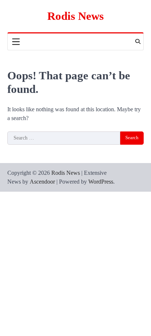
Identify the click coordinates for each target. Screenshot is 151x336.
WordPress (100, 181)
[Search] (137, 41)
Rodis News (75, 16)
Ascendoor (42, 181)
